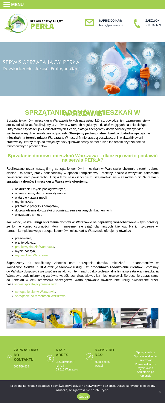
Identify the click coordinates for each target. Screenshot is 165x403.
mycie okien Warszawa (31, 255)
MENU (17, 4)
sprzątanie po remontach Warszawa (40, 296)
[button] (7, 4)
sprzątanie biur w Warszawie (35, 291)
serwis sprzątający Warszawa (35, 284)
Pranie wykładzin (145, 364)
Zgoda (83, 396)
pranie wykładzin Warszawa (34, 246)
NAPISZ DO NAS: (110, 20)
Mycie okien (145, 368)
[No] (159, 392)
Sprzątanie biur (145, 352)
